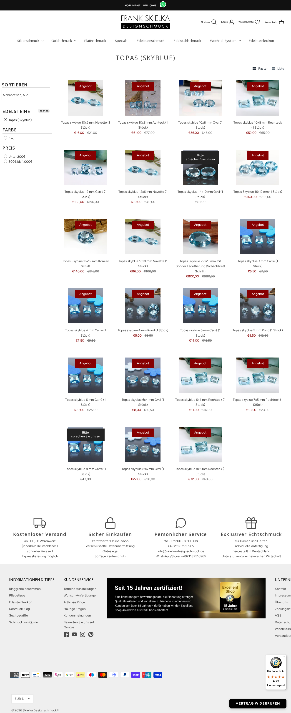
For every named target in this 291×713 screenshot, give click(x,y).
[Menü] (283, 657)
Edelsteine (16, 111)
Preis (9, 148)
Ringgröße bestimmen (25, 589)
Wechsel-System (223, 40)
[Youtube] (74, 634)
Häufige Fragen (75, 609)
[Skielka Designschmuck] (145, 22)
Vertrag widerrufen (258, 703)
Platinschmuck (95, 40)
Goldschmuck (61, 40)
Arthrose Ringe (74, 602)
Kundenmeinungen (77, 615)
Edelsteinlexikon (261, 40)
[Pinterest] (90, 634)
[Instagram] (82, 634)
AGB (278, 615)
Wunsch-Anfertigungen (81, 595)
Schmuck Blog (19, 609)
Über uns (281, 602)
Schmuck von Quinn (23, 622)
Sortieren (15, 84)
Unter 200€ (16, 157)
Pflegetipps (17, 595)
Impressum (283, 595)
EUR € (19, 699)
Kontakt (280, 589)
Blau (11, 138)
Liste (280, 69)
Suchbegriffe (18, 615)
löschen (44, 110)
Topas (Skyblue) (20, 120)
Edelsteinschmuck (150, 40)
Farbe (10, 129)
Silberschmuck (28, 40)
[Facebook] (66, 634)
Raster (263, 69)
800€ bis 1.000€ (20, 162)
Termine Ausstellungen (80, 589)
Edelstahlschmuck (187, 40)
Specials (121, 40)
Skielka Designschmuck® (41, 710)
